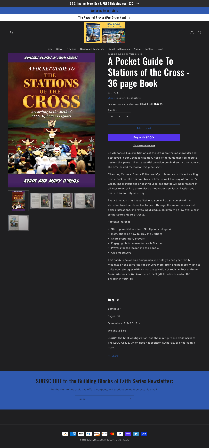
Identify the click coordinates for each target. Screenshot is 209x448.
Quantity (112, 110)
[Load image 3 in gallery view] (62, 201)
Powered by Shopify (121, 440)
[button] (11, 32)
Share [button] (115, 356)
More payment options (144, 145)
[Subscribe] (130, 399)
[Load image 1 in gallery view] (18, 201)
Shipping (112, 98)
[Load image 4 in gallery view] (84, 201)
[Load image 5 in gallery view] (18, 223)
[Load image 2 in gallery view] (40, 201)
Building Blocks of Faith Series (99, 440)
